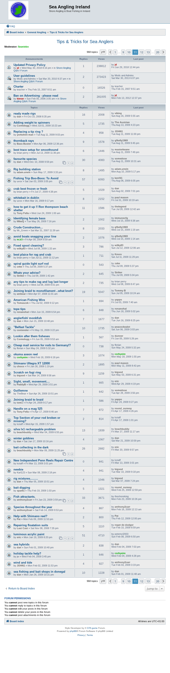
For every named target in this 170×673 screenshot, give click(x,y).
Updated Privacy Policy (29, 65)
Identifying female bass (29, 218)
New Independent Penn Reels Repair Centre (43, 460)
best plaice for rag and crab (32, 254)
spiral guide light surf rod (31, 263)
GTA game (92, 628)
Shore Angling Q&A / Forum (28, 81)
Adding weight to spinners (32, 122)
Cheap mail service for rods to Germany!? (42, 345)
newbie (18, 469)
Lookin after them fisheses (32, 336)
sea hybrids (21, 544)
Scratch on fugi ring (27, 372)
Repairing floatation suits (31, 525)
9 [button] (123, 52)
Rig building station (27, 169)
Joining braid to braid (28, 399)
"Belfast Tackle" (24, 327)
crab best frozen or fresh (30, 188)
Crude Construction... (28, 227)
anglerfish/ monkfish (28, 318)
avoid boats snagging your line (35, 236)
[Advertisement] (85, 656)
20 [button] (157, 52)
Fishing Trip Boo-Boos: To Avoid (36, 178)
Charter (18, 86)
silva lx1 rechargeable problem (35, 429)
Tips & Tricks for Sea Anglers (85, 41)
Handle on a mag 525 (28, 408)
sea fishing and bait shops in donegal (39, 571)
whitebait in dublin (26, 197)
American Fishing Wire (29, 300)
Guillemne (21, 390)
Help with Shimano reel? (30, 516)
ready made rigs (25, 113)
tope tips (19, 309)
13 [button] (148, 52)
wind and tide (23, 562)
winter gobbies (24, 438)
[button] (103, 52)
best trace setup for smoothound (36, 149)
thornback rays (24, 140)
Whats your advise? (27, 272)
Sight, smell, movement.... (32, 381)
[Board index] (27, 11)
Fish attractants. (24, 496)
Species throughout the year (33, 507)
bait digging (22, 487)
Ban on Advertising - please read (36, 95)
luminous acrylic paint (29, 534)
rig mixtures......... (26, 478)
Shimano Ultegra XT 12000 (32, 363)
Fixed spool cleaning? (29, 245)
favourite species (25, 159)
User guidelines (24, 75)
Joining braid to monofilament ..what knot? (43, 291)
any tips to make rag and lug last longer (41, 281)
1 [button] (115, 52)
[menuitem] (10, 26)
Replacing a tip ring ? (28, 131)
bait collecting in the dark (31, 447)
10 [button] (128, 52)
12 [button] (141, 52)
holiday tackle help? (27, 553)
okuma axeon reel (26, 354)
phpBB (73, 631)
